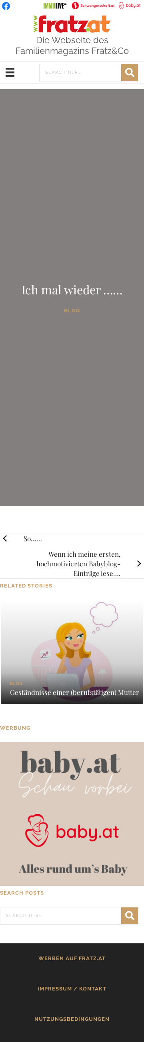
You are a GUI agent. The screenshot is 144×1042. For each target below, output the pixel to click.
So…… (33, 538)
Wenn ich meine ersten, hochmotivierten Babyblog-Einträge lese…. (78, 564)
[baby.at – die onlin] (72, 813)
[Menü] (10, 72)
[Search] (129, 72)
